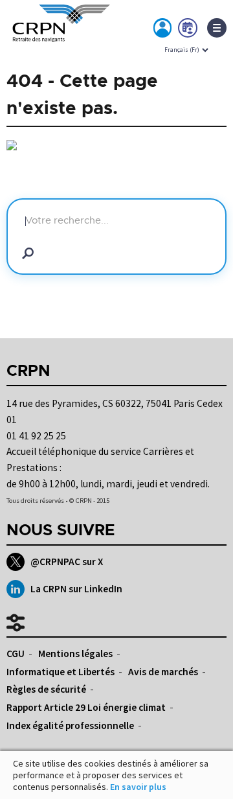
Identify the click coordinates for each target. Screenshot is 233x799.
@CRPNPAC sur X (66, 561)
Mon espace (163, 30)
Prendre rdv (188, 30)
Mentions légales (75, 653)
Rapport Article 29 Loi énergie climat (86, 707)
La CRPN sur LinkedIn (76, 589)
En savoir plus (138, 787)
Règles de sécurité (46, 689)
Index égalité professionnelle (70, 725)
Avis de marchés (163, 672)
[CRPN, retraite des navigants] (58, 32)
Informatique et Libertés (60, 672)
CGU (15, 653)
